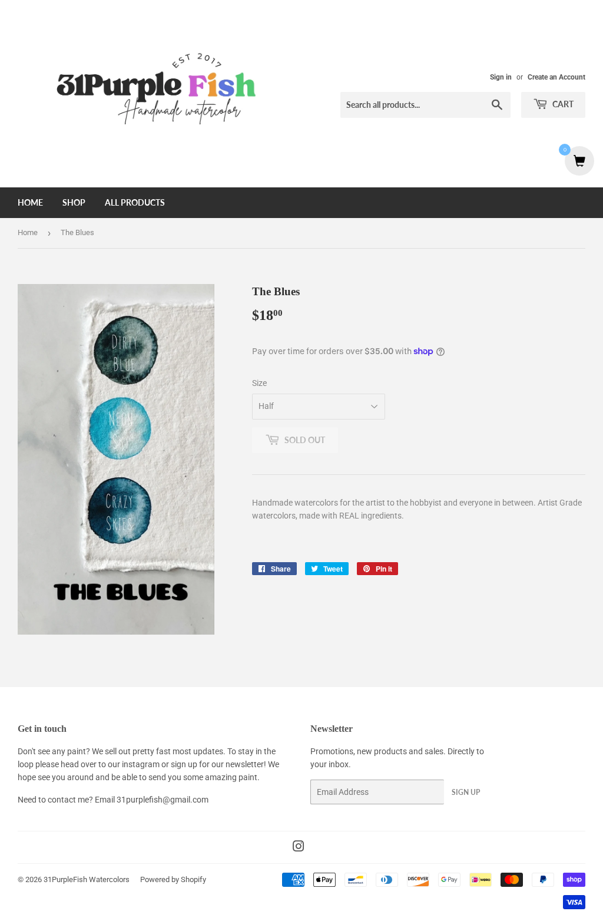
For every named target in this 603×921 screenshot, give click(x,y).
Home (30, 202)
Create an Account (556, 77)
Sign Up (466, 792)
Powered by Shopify (173, 879)
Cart (562, 104)
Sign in (501, 77)
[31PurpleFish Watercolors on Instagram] (298, 848)
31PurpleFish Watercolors (87, 879)
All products (135, 202)
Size (259, 383)
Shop (73, 202)
